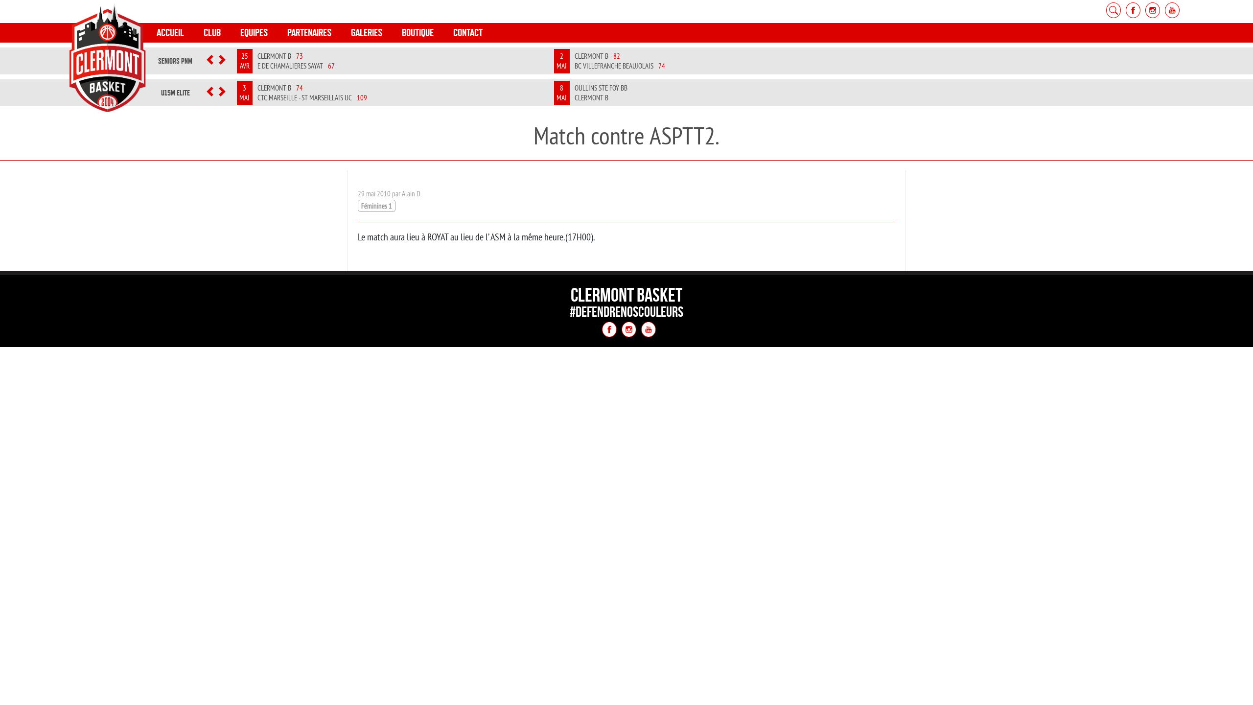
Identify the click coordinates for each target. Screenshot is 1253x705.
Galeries (366, 32)
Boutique (418, 32)
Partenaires (309, 32)
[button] (210, 61)
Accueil (170, 32)
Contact (468, 32)
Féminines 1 (376, 206)
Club (212, 32)
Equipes (254, 32)
